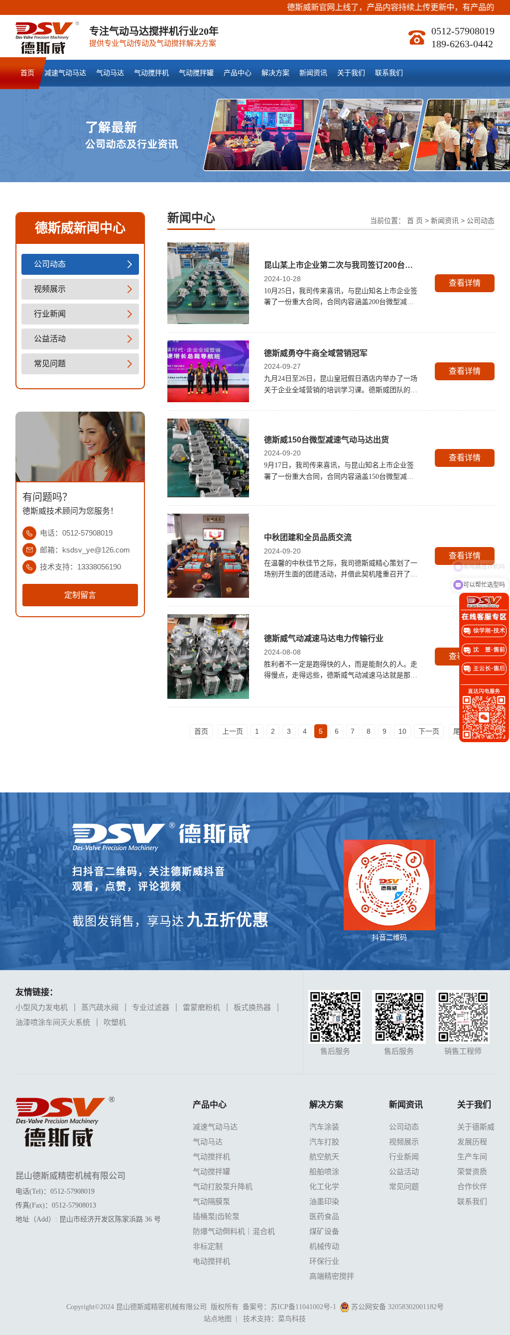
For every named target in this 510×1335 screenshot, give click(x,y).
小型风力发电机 (41, 1007)
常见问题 (50, 363)
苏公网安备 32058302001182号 (396, 1307)
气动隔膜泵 (211, 1201)
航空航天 (324, 1156)
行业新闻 (50, 314)
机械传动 (324, 1246)
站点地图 (218, 1319)
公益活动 (50, 338)
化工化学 (324, 1186)
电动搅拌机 (211, 1261)
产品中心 (238, 73)
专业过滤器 (150, 1007)
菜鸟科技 (292, 1319)
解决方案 (275, 73)
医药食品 (324, 1216)
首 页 (415, 220)
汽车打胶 (324, 1141)
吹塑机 (115, 1022)
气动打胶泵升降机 (223, 1186)
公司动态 (50, 264)
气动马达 (110, 73)
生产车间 (472, 1156)
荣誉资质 (472, 1171)
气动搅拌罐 (196, 73)
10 (402, 731)
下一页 (428, 731)
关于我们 (351, 73)
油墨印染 (324, 1201)
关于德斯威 (476, 1126)
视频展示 (50, 289)
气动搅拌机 (151, 73)
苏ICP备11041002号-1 (303, 1307)
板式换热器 (252, 1007)
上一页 (232, 731)
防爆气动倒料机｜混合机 (234, 1231)
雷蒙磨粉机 (201, 1007)
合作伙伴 (472, 1186)
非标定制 (208, 1246)
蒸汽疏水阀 (100, 1007)
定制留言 (80, 595)
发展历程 (472, 1141)
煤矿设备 (324, 1231)
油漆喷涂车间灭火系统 (52, 1022)
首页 (27, 73)
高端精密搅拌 (331, 1276)
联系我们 (389, 73)
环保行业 (324, 1261)
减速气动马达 (65, 73)
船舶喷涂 (324, 1171)
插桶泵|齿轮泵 (216, 1216)
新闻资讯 (313, 73)
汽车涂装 (324, 1126)
